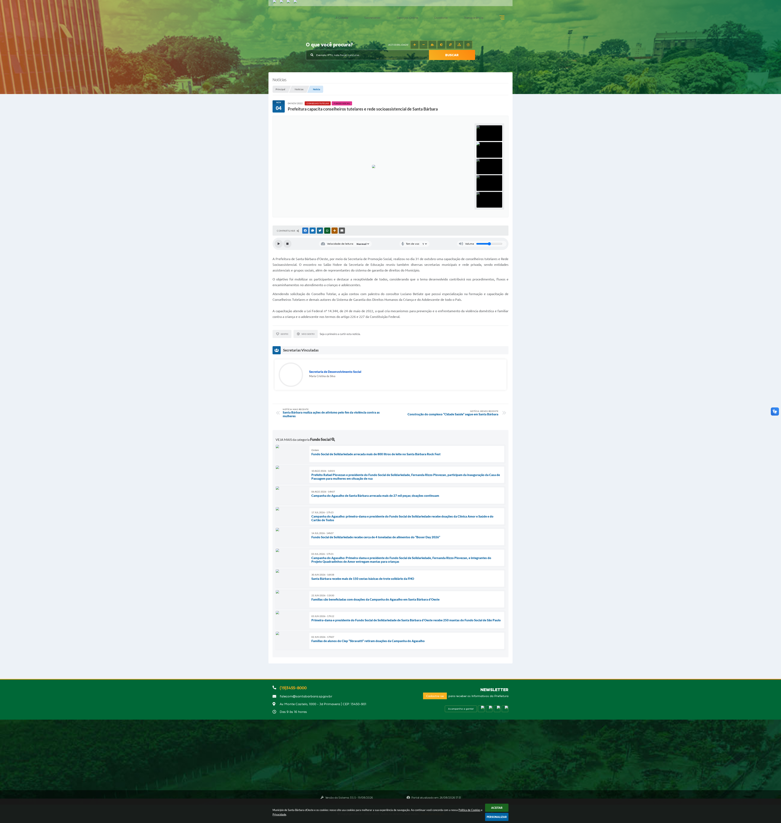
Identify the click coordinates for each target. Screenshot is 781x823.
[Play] (279, 244)
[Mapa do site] (459, 45)
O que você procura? (329, 45)
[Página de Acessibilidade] (468, 45)
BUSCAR (452, 55)
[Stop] (287, 244)
